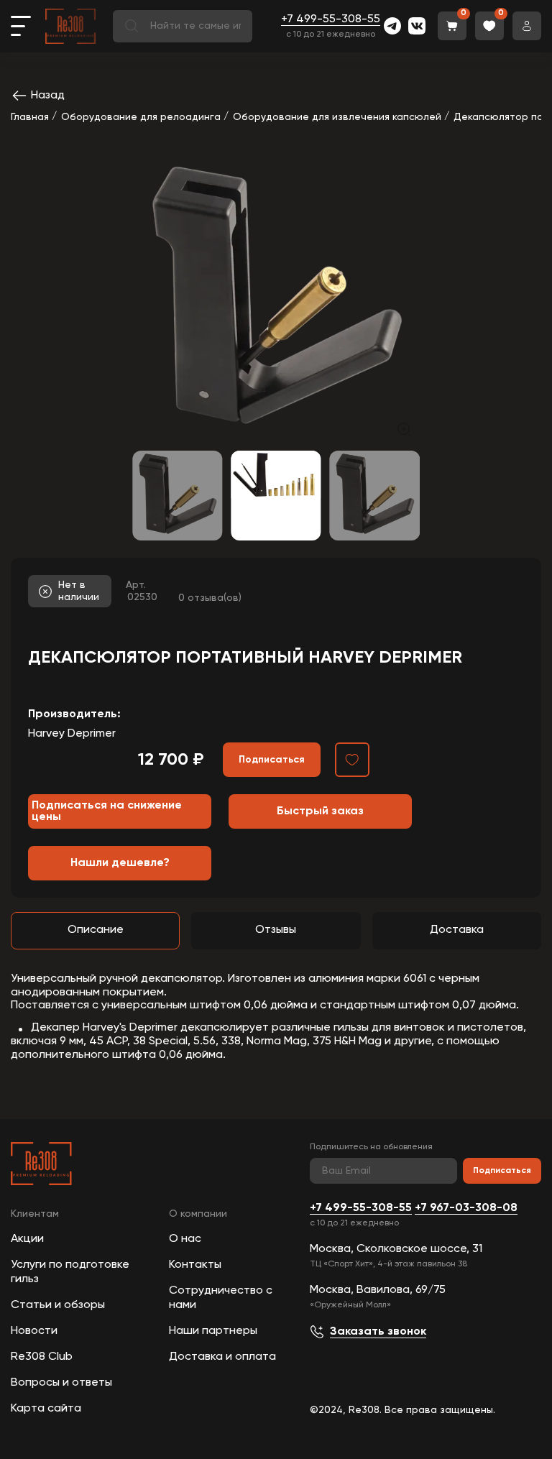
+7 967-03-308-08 (466, 1208)
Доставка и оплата (222, 1357)
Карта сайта (46, 1408)
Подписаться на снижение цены (107, 811)
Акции (27, 1239)
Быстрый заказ (320, 811)
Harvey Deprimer (72, 734)
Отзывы (275, 930)
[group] (276, 301)
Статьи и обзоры (58, 1305)
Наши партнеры (213, 1331)
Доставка (457, 930)
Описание (96, 930)
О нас (185, 1239)
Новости (34, 1331)
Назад (48, 95)
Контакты (195, 1265)
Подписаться (502, 1170)
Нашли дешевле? (120, 863)
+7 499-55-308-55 (330, 19)
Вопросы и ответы (61, 1383)
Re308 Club (42, 1357)
